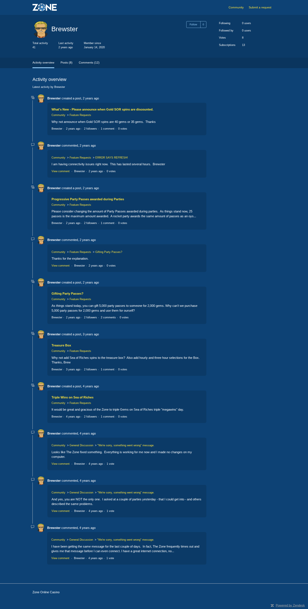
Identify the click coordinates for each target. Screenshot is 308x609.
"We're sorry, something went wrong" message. (125, 445)
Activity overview (43, 62)
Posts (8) (66, 62)
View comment (61, 171)
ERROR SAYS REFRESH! (111, 157)
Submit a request (260, 7)
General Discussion (81, 445)
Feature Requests (80, 115)
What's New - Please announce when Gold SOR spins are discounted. (102, 109)
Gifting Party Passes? (108, 252)
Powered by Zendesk (290, 605)
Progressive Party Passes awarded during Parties (88, 199)
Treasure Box (61, 345)
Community (236, 7)
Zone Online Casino (46, 592)
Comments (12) (89, 62)
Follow (193, 24)
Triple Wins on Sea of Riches (72, 397)
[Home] (44, 7)
